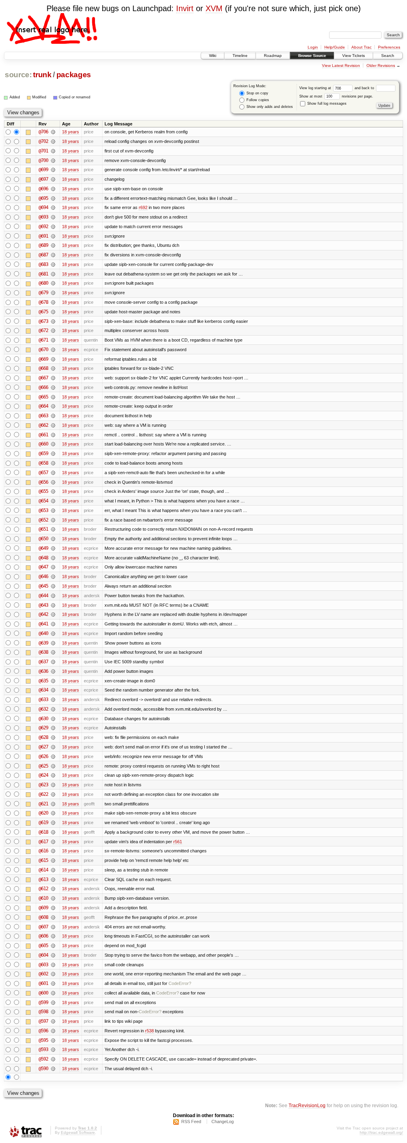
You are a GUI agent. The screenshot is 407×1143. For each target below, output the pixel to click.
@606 (43, 936)
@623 (43, 784)
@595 (43, 1040)
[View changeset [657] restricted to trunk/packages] (53, 472)
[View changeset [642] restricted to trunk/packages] (53, 614)
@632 (43, 709)
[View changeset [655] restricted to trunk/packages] (53, 491)
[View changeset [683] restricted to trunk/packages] (53, 264)
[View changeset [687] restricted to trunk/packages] (53, 255)
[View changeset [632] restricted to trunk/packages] (53, 709)
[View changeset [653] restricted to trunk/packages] (53, 510)
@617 (43, 841)
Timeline (240, 55)
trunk (42, 74)
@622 (43, 794)
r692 (143, 207)
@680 (43, 283)
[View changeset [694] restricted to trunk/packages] (53, 207)
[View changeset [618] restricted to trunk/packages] (53, 832)
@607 (43, 927)
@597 (43, 1021)
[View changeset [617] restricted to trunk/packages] (53, 841)
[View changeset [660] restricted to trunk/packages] (53, 444)
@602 (43, 974)
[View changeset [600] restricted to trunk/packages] (53, 993)
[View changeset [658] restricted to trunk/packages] (53, 463)
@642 (43, 614)
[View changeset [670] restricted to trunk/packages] (53, 349)
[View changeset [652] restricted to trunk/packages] (53, 520)
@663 (43, 415)
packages (73, 74)
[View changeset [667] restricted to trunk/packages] (53, 378)
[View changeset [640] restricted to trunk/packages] (53, 633)
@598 (43, 1011)
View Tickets (353, 55)
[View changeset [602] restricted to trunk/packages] (53, 974)
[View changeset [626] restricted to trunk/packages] (53, 756)
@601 (43, 983)
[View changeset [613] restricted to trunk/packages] (53, 879)
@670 (43, 349)
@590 (43, 1068)
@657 (43, 472)
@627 (43, 747)
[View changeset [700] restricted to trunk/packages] (53, 160)
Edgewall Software (78, 1132)
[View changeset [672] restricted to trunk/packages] (53, 330)
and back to (365, 88)
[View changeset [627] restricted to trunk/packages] (53, 747)
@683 (43, 264)
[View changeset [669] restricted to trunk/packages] (53, 359)
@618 (43, 832)
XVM (214, 8)
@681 (43, 274)
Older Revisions (380, 65)
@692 (43, 226)
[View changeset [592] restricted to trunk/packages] (53, 1059)
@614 (43, 870)
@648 (43, 558)
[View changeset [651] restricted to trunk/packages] (53, 529)
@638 (43, 652)
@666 (43, 387)
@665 (43, 397)
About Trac (361, 47)
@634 (43, 690)
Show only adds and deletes (269, 107)
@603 (43, 964)
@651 (43, 529)
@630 (43, 718)
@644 (43, 595)
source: (18, 74)
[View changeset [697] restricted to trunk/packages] (53, 179)
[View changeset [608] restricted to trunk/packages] (53, 917)
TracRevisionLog (307, 1105)
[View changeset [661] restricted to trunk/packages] (53, 435)
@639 (43, 643)
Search (387, 55)
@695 (43, 198)
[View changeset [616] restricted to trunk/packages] (53, 851)
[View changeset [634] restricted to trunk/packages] (53, 690)
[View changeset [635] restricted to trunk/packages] (53, 681)
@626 (43, 756)
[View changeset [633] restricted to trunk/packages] (53, 699)
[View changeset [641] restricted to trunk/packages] (53, 624)
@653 (43, 510)
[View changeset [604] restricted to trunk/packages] (53, 955)
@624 (43, 775)
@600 (43, 993)
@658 (43, 463)
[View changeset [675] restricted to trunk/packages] (53, 312)
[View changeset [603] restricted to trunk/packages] (53, 964)
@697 (43, 179)
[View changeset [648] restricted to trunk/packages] (53, 558)
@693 (43, 217)
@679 (43, 292)
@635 (43, 681)
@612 (43, 888)
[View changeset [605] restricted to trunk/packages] (53, 945)
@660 (43, 444)
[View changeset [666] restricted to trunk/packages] (53, 387)
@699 (43, 169)
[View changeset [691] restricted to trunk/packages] (53, 236)
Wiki (212, 55)
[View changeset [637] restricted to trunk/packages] (53, 661)
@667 (43, 378)
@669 (43, 359)
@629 (43, 728)
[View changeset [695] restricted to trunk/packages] (53, 198)
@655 (43, 491)
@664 (43, 406)
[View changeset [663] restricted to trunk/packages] (53, 415)
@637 (43, 661)
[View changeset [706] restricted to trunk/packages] (53, 132)
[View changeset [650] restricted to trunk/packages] (53, 538)
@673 (43, 321)
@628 (43, 737)
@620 (43, 813)
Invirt (185, 8)
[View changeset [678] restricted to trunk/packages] (53, 302)
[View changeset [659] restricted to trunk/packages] (53, 453)
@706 (43, 132)
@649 (43, 548)
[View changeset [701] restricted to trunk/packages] (53, 151)
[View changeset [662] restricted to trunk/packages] (53, 425)
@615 (43, 860)
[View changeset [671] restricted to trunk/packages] (53, 340)
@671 (43, 340)
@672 (43, 330)
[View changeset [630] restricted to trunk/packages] (53, 718)
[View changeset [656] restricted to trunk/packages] (53, 482)
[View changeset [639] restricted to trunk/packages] (53, 643)
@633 (43, 699)
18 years (70, 131)
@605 (43, 945)
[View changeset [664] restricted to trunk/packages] (53, 406)
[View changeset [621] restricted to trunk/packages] (53, 804)
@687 (43, 255)
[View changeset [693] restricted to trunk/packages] (53, 217)
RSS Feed (191, 1121)
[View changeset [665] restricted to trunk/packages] (53, 397)
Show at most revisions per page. (336, 96)
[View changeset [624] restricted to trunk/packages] (53, 775)
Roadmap (273, 55)
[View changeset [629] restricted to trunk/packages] (53, 728)
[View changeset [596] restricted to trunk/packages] (53, 1031)
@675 (43, 312)
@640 (43, 633)
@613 (43, 879)
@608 (43, 917)
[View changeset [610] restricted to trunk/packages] (53, 898)
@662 (43, 425)
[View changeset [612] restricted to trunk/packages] (53, 888)
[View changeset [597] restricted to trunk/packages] (53, 1021)
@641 (43, 624)
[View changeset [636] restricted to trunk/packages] (53, 671)
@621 (43, 804)
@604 (43, 955)
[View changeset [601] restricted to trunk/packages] (53, 983)
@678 (43, 302)
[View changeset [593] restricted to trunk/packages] (53, 1049)
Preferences (389, 47)
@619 (43, 822)
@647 (43, 567)
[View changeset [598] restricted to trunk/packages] (53, 1011)
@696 (43, 188)
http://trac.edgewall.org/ (381, 1132)
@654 (43, 501)
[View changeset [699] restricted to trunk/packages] (53, 169)
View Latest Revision (341, 65)
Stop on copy (256, 93)
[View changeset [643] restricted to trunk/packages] (53, 605)
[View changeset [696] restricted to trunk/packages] (53, 188)
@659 (43, 453)
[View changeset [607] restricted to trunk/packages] (53, 927)
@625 (43, 766)
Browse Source (312, 55)
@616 (43, 851)
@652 (43, 520)
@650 (43, 538)
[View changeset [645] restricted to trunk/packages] (53, 586)
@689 (43, 245)
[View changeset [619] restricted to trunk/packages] (53, 822)
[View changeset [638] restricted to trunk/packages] (53, 652)
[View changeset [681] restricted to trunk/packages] (53, 274)
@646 (43, 576)
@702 (43, 141)
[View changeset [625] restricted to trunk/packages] (53, 766)
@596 (43, 1031)
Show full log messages (326, 104)
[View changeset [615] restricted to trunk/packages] (53, 860)
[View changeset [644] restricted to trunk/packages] (53, 595)
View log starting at (315, 88)
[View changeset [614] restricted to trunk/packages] (53, 870)
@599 (43, 1002)
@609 (43, 907)
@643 (43, 605)
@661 (43, 435)
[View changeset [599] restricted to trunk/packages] (53, 1002)
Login (313, 47)
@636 (43, 671)
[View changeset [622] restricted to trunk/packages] (53, 794)
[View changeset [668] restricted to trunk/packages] (53, 368)
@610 (43, 898)
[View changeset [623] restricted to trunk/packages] (53, 784)
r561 (177, 841)
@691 (43, 236)
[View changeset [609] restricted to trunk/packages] (53, 907)
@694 (43, 207)
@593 (43, 1049)
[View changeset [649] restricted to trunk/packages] (53, 548)
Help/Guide (334, 47)
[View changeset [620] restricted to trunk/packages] (53, 813)
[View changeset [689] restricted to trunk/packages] (53, 245)
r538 (149, 1030)
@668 (43, 368)
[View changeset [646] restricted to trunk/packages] (53, 576)
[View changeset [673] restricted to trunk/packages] (53, 321)
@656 (43, 482)
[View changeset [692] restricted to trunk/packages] (53, 226)
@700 (43, 160)
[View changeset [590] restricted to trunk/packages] (53, 1068)
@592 (43, 1059)
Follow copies (257, 100)
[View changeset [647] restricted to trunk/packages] (53, 567)
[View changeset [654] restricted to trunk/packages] (53, 501)
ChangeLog (222, 1121)
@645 (43, 586)
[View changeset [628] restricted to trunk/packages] (53, 737)
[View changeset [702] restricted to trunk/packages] (53, 141)
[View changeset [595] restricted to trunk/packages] (53, 1040)
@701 (43, 151)
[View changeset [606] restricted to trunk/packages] (53, 936)
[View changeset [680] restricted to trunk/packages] (53, 283)
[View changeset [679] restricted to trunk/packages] (53, 292)
